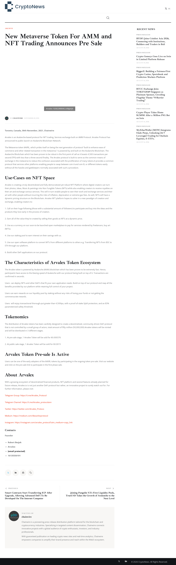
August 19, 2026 (142, 63)
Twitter (8, 409)
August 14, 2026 (142, 104)
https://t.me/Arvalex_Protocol (33, 395)
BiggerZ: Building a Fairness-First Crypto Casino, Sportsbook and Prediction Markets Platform (153, 74)
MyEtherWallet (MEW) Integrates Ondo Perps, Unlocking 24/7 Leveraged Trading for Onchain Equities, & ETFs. (153, 134)
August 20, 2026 (142, 48)
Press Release (143, 35)
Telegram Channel (13, 402)
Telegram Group (12, 395)
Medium (8, 415)
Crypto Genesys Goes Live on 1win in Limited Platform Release (153, 58)
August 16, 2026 (142, 81)
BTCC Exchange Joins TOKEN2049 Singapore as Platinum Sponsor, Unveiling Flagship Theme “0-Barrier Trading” (150, 95)
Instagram (9, 422)
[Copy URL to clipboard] (30, 472)
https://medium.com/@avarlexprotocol (30, 415)
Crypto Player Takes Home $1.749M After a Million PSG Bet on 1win (153, 115)
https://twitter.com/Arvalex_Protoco (28, 409)
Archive (9, 28)
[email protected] (16, 451)
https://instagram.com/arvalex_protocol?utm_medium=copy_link (44, 422)
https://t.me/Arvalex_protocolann (37, 402)
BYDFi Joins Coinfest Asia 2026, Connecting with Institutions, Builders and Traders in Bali (152, 41)
